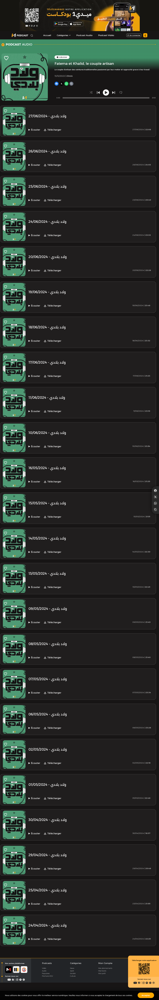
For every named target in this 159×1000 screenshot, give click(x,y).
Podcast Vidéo (106, 35)
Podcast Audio (84, 35)
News (72, 968)
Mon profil (102, 973)
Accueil (47, 35)
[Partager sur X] (155, 497)
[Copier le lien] (155, 509)
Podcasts (47, 963)
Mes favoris (102, 971)
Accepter (146, 995)
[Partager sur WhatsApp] (155, 503)
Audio (44, 971)
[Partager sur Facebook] (155, 490)
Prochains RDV (47, 976)
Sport (72, 971)
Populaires (46, 973)
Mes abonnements (105, 968)
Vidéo (44, 968)
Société (73, 973)
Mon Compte (105, 963)
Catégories (75, 963)
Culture (73, 976)
